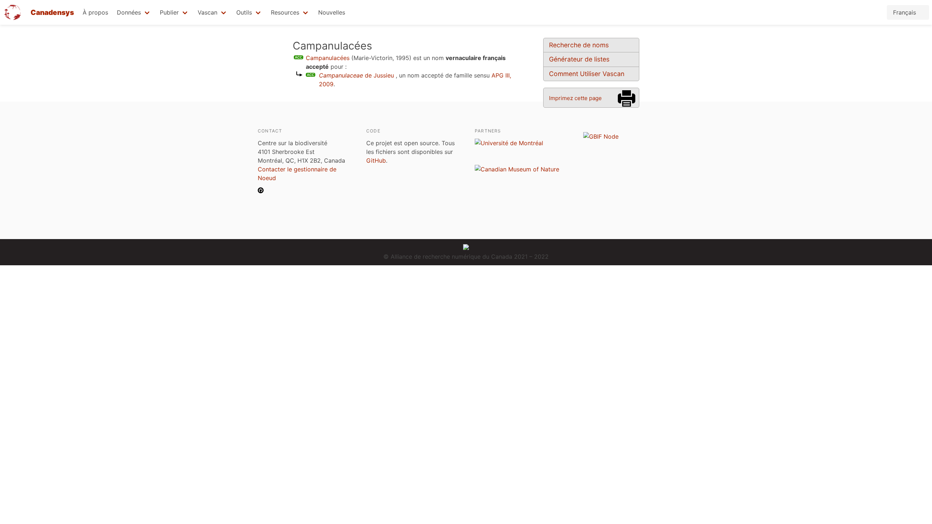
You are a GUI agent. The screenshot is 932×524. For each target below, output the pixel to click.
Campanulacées (328, 57)
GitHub (376, 160)
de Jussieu (356, 75)
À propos (95, 12)
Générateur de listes (579, 59)
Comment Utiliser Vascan (586, 74)
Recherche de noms (579, 45)
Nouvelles (331, 12)
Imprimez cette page (575, 98)
